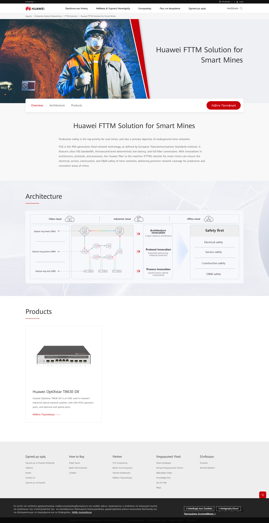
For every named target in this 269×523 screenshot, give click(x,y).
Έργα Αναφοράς (163, 463)
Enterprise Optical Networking (48, 16)
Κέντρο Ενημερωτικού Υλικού (169, 468)
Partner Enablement (121, 473)
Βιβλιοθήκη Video (164, 473)
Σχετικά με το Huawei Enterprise (40, 463)
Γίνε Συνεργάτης (120, 463)
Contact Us (30, 478)
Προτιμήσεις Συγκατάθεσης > (200, 513)
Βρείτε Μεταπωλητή (78, 468)
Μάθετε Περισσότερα (122, 478)
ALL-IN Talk (161, 483)
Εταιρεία (204, 463)
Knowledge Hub (163, 478)
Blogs (158, 487)
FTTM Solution (71, 16)
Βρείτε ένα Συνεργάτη (122, 468)
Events (28, 473)
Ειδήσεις (29, 468)
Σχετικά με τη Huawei (35, 483)
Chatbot (72, 473)
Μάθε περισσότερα (82, 512)
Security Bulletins (207, 468)
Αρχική (28, 16)
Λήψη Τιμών (74, 463)
